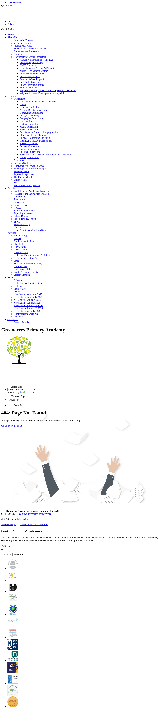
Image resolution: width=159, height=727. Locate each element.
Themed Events (21, 171)
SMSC (17, 182)
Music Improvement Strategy (28, 263)
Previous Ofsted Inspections (33, 79)
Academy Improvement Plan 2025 (37, 59)
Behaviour (19, 202)
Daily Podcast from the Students (29, 283)
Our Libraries (20, 266)
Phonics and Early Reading (33, 135)
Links (16, 260)
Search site (6, 554)
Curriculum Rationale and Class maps (38, 101)
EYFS (23, 104)
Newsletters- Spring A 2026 (27, 300)
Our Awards (20, 246)
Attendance (19, 199)
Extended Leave (22, 205)
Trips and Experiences (24, 174)
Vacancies (18, 316)
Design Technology (29, 115)
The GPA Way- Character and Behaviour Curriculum (46, 154)
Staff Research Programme (27, 185)
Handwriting (26, 121)
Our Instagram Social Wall (27, 314)
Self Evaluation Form (30, 82)
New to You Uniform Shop (33, 230)
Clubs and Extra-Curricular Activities (32, 255)
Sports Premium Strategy (32, 84)
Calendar (18, 280)
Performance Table (23, 269)
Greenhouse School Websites (34, 524)
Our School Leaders (30, 76)
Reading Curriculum (30, 107)
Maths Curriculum (29, 126)
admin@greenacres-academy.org (35, 514)
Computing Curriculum (31, 112)
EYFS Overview (28, 65)
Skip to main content (11, 2)
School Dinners (21, 216)
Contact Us (12, 319)
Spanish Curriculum (29, 149)
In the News (20, 288)
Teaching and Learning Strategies (30, 168)
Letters (17, 291)
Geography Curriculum (31, 118)
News (10, 277)
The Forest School (23, 177)
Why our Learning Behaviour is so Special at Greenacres (48, 90)
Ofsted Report (20, 249)
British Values (20, 179)
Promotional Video (23, 45)
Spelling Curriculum (30, 152)
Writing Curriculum (29, 157)
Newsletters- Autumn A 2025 (28, 294)
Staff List (18, 244)
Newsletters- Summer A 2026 (28, 305)
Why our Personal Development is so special (42, 93)
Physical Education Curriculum (35, 138)
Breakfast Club (21, 252)
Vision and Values (22, 43)
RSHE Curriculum (29, 143)
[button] (14, 29)
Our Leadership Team (24, 241)
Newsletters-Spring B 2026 (27, 311)
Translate (30, 392)
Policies (11, 24)
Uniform (18, 227)
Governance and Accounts (27, 51)
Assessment (19, 160)
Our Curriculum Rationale (32, 73)
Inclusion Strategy (22, 163)
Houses (17, 207)
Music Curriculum (29, 129)
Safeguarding (20, 235)
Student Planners (22, 274)
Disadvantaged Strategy (31, 62)
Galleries (11, 21)
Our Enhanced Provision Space (29, 165)
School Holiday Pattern (25, 219)
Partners (18, 54)
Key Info (11, 233)
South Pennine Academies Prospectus (32, 191)
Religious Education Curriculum (36, 140)
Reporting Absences (23, 213)
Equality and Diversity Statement (30, 48)
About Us (12, 37)
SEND (17, 221)
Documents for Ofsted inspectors (30, 57)
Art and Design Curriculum (33, 110)
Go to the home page (11, 425)
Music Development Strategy (34, 71)
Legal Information (19, 519)
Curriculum (19, 98)
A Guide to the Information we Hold (31, 193)
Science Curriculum (29, 146)
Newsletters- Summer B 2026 (28, 308)
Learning (11, 96)
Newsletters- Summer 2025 (27, 302)
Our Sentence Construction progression (39, 132)
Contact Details (21, 322)
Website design (8, 524)
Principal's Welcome (24, 40)
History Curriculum (29, 124)
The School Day (22, 224)
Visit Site (5, 545)
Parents (11, 188)
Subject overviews (29, 87)
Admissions (19, 196)
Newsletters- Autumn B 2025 (28, 297)
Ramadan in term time (24, 210)
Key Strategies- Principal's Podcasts (37, 68)
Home (10, 34)
